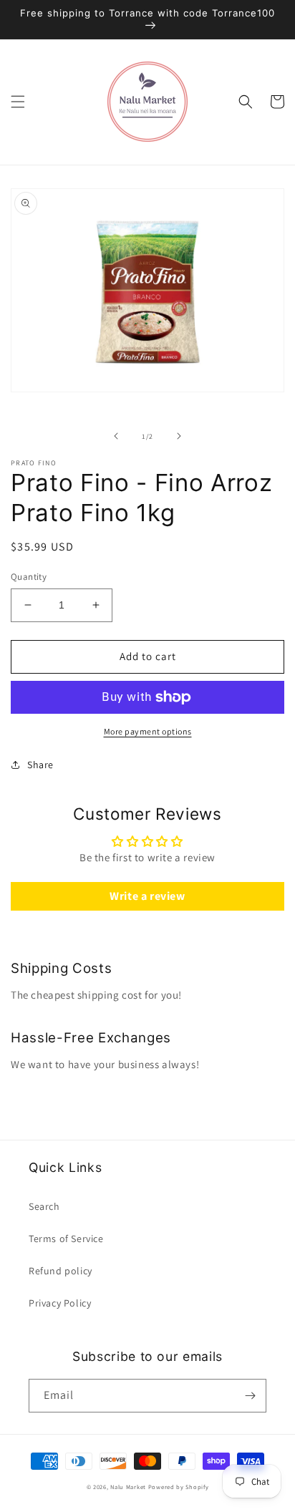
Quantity (29, 577)
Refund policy (60, 1270)
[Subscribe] (250, 1395)
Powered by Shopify (178, 1487)
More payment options (148, 731)
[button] (18, 101)
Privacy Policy (60, 1303)
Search (44, 1206)
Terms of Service (66, 1238)
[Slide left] (116, 436)
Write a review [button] (147, 895)
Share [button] (40, 764)
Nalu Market (128, 1487)
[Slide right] (179, 436)
